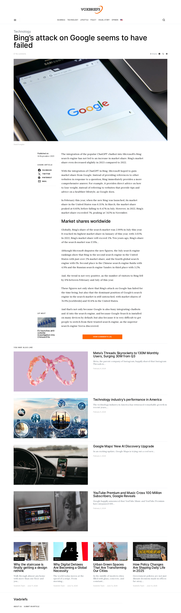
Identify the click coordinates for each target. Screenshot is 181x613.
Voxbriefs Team (19, 586)
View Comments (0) (102, 337)
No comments (21, 54)
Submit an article (31, 606)
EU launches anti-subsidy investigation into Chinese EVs (46, 333)
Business (61, 20)
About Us (18, 606)
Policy (93, 20)
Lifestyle (84, 20)
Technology (72, 20)
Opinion (115, 20)
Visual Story (104, 20)
